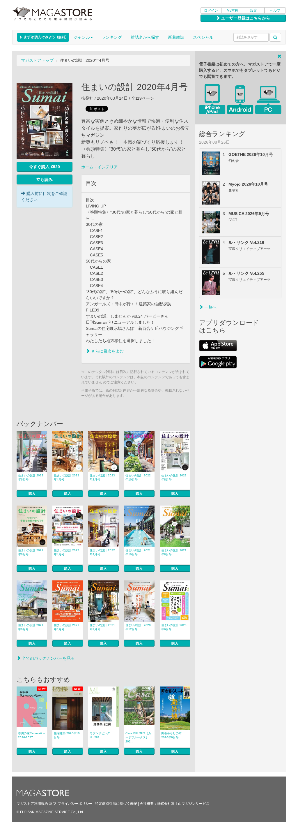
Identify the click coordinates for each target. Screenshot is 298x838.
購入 (32, 494)
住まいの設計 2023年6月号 (30, 477)
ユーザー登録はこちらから (245, 18)
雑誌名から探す (145, 37)
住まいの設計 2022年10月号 (138, 477)
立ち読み (44, 179)
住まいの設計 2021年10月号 (138, 552)
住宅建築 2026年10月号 (67, 735)
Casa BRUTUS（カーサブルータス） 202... (138, 737)
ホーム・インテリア (99, 167)
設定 (253, 10)
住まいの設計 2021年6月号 (30, 627)
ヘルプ (275, 10)
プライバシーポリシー (75, 804)
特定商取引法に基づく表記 (116, 804)
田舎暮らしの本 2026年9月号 (171, 735)
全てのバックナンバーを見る (48, 658)
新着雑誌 (176, 37)
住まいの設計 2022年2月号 (102, 552)
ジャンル (82, 37)
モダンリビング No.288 (100, 735)
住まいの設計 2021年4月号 (66, 627)
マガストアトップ (37, 60)
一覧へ (210, 307)
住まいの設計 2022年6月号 (30, 552)
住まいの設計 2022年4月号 (66, 552)
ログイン (211, 10)
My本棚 (232, 10)
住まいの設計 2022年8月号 (174, 477)
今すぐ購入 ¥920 (44, 166)
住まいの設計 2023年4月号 (66, 477)
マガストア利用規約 (32, 804)
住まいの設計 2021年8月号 (174, 552)
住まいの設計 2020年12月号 (138, 627)
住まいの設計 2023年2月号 (102, 477)
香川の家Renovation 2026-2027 (31, 735)
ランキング (112, 37)
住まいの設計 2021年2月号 (102, 627)
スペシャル (203, 37)
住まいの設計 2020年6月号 (174, 627)
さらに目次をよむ (107, 351)
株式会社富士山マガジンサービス (183, 804)
